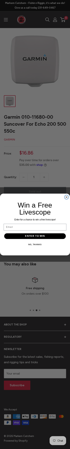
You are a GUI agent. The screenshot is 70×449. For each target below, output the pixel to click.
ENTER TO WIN (35, 236)
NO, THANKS (35, 245)
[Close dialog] (66, 197)
